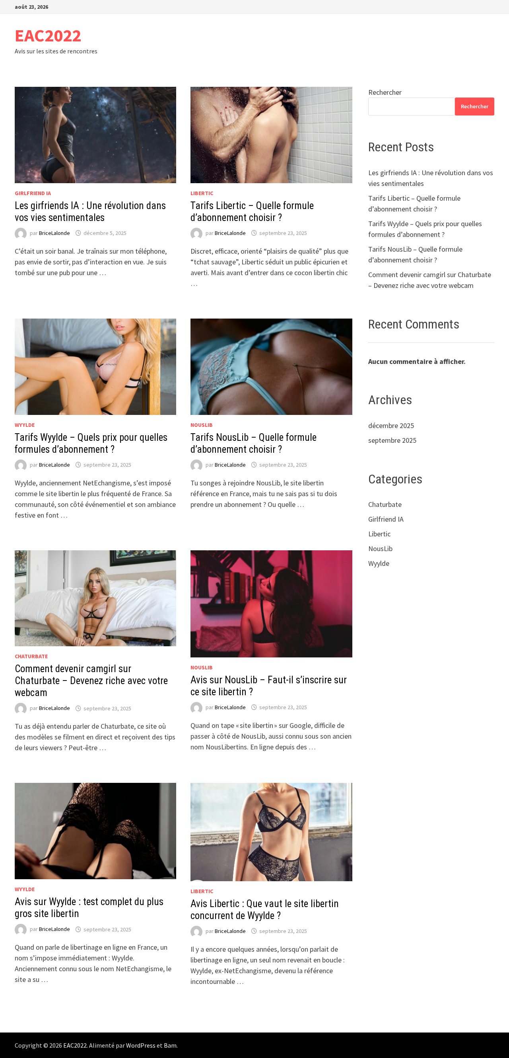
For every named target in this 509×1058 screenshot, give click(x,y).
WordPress (140, 1045)
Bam (170, 1045)
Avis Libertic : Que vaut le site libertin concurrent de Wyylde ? (264, 909)
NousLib (201, 424)
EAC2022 (48, 35)
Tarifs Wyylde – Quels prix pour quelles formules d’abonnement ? (91, 443)
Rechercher (385, 92)
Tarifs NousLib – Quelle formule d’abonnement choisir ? (253, 443)
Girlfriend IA (33, 193)
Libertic (201, 193)
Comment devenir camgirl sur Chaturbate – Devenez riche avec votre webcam (91, 680)
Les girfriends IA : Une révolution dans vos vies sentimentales (90, 211)
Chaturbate (31, 656)
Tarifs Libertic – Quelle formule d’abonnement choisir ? (252, 211)
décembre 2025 (391, 425)
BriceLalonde (54, 233)
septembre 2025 (392, 440)
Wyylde (25, 424)
